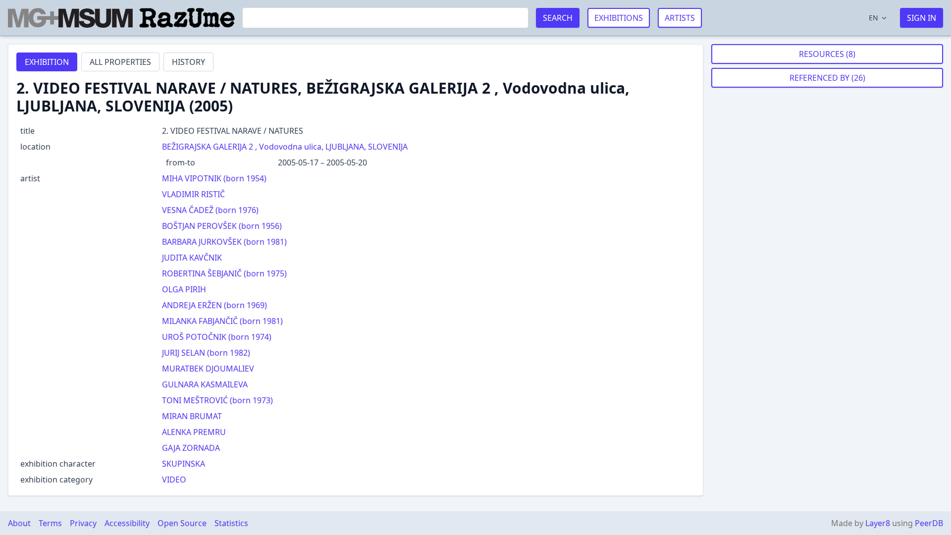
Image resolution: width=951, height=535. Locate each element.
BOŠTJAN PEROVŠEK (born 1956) (222, 225)
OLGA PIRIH (184, 289)
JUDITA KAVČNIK (192, 257)
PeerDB (929, 523)
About (19, 523)
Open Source (182, 523)
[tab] (46, 62)
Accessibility (127, 523)
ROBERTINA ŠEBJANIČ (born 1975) (224, 273)
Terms (50, 523)
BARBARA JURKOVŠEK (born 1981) (224, 241)
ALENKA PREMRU (194, 432)
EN (873, 17)
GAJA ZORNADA (191, 447)
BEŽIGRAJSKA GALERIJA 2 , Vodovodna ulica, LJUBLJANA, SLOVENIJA (285, 146)
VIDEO (174, 479)
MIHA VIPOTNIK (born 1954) (214, 178)
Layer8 (877, 523)
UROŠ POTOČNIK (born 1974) (216, 336)
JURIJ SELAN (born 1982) (206, 352)
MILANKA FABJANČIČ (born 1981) (222, 321)
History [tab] (188, 61)
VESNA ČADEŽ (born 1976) (210, 210)
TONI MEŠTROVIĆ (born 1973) (217, 400)
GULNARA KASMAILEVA (205, 384)
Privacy (83, 523)
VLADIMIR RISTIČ (193, 194)
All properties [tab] (120, 61)
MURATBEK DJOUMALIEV (208, 368)
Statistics (231, 523)
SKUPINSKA (183, 463)
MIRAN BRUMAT (192, 416)
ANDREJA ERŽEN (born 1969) (214, 305)
